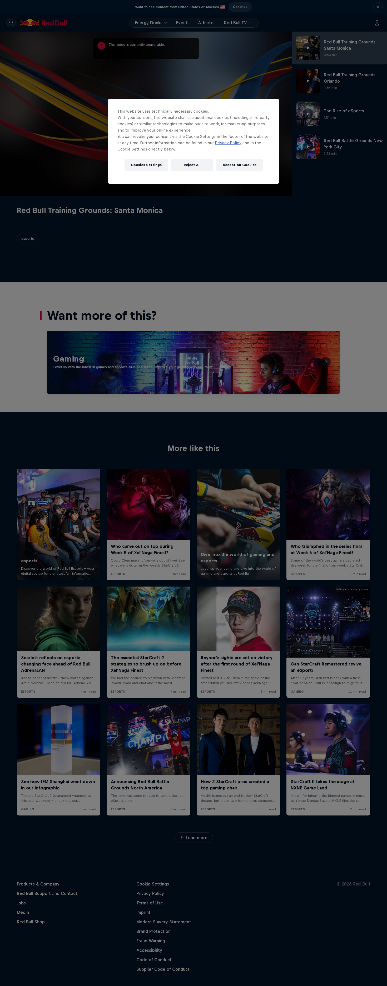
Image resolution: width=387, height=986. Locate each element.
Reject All (192, 165)
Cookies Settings (146, 165)
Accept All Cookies (239, 165)
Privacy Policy (228, 143)
